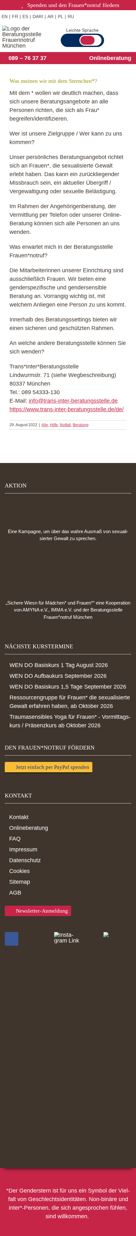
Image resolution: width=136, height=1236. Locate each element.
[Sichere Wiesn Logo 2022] (68, 571)
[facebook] (11, 939)
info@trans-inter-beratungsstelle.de (73, 401)
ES (25, 16)
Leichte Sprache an (90, 40)
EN (5, 16)
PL (60, 16)
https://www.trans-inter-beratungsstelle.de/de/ (66, 409)
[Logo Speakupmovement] (68, 509)
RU (71, 16)
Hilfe (54, 425)
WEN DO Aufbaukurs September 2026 (58, 676)
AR (50, 16)
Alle (44, 425)
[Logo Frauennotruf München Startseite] (24, 37)
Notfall (65, 425)
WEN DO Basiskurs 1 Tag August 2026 (58, 665)
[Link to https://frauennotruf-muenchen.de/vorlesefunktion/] (96, 16)
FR (15, 16)
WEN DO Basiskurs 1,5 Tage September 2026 (67, 687)
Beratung (81, 425)
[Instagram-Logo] (68, 937)
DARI (38, 16)
